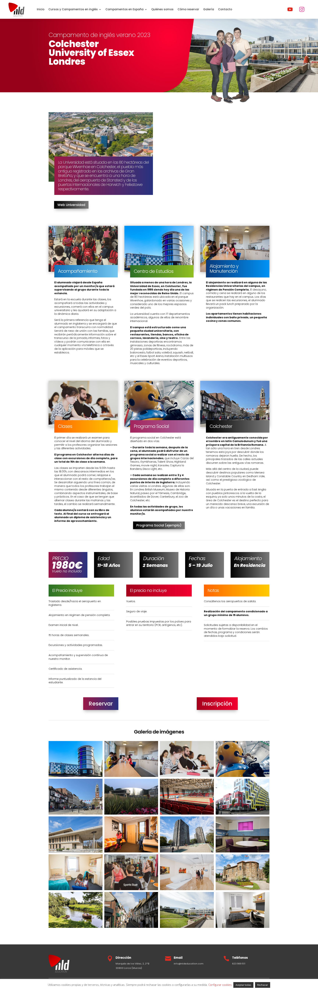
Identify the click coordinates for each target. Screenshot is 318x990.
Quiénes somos (162, 9)
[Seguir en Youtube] (290, 9)
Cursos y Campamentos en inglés (73, 9)
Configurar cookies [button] (220, 985)
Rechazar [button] (262, 985)
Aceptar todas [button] (243, 985)
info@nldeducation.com (188, 963)
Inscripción (217, 704)
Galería (208, 9)
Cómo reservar (188, 9)
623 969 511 (238, 963)
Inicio (40, 9)
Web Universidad (71, 204)
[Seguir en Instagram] (302, 9)
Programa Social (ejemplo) (158, 525)
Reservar (101, 704)
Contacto (225, 9)
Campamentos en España (124, 9)
